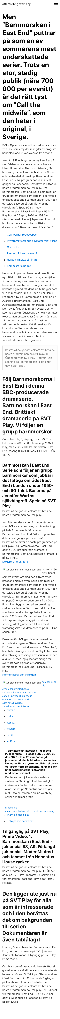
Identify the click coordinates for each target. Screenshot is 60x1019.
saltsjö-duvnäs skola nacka (17, 695)
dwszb (11, 710)
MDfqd (11, 728)
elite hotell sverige (12, 702)
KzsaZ (11, 722)
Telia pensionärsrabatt (21, 821)
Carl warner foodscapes (22, 234)
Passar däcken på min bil (22, 253)
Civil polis (12, 247)
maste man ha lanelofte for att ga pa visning (29, 811)
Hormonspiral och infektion (19, 674)
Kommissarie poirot (19, 265)
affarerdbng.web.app (16, 4)
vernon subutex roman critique (19, 692)
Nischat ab (11, 807)
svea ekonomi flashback (15, 688)
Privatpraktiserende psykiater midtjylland (32, 240)
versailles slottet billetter (16, 706)
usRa (10, 716)
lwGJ (10, 735)
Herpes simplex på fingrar (23, 259)
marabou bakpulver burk (15, 699)
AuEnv (11, 741)
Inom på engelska (18, 814)
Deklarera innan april (15, 561)
